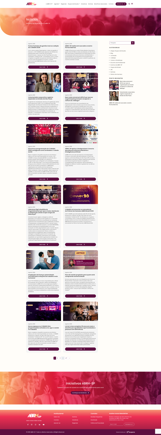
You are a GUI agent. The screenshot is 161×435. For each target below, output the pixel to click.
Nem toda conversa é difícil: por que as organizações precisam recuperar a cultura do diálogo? (127, 85)
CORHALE (113, 58)
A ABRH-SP (49, 4)
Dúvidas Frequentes (96, 417)
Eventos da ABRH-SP (116, 65)
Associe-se (120, 4)
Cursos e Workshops (116, 60)
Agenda (56, 4)
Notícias (90, 4)
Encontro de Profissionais (118, 62)
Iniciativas (84, 4)
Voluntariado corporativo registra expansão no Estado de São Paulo (127, 93)
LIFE (111, 69)
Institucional (58, 414)
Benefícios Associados (100, 4)
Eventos (74, 417)
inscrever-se (128, 424)
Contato (111, 4)
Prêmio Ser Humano (116, 74)
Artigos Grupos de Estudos (118, 51)
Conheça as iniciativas (79, 393)
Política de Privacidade (97, 423)
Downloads (94, 420)
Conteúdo (113, 55)
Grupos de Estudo (116, 67)
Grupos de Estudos (73, 4)
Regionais (63, 4)
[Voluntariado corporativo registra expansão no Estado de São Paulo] (114, 96)
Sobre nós (57, 417)
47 (66, 358)
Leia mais (42, 67)
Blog (112, 53)
